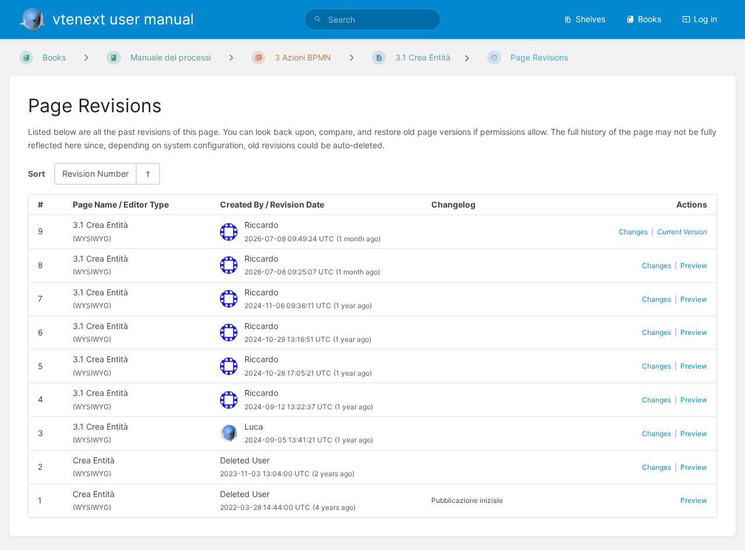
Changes (633, 231)
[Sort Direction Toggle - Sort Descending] (147, 173)
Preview (693, 265)
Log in (705, 19)
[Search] (318, 19)
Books (649, 19)
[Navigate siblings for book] (86, 57)
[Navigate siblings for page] (351, 57)
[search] (372, 19)
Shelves (590, 19)
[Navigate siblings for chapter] (231, 57)
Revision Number (95, 173)
